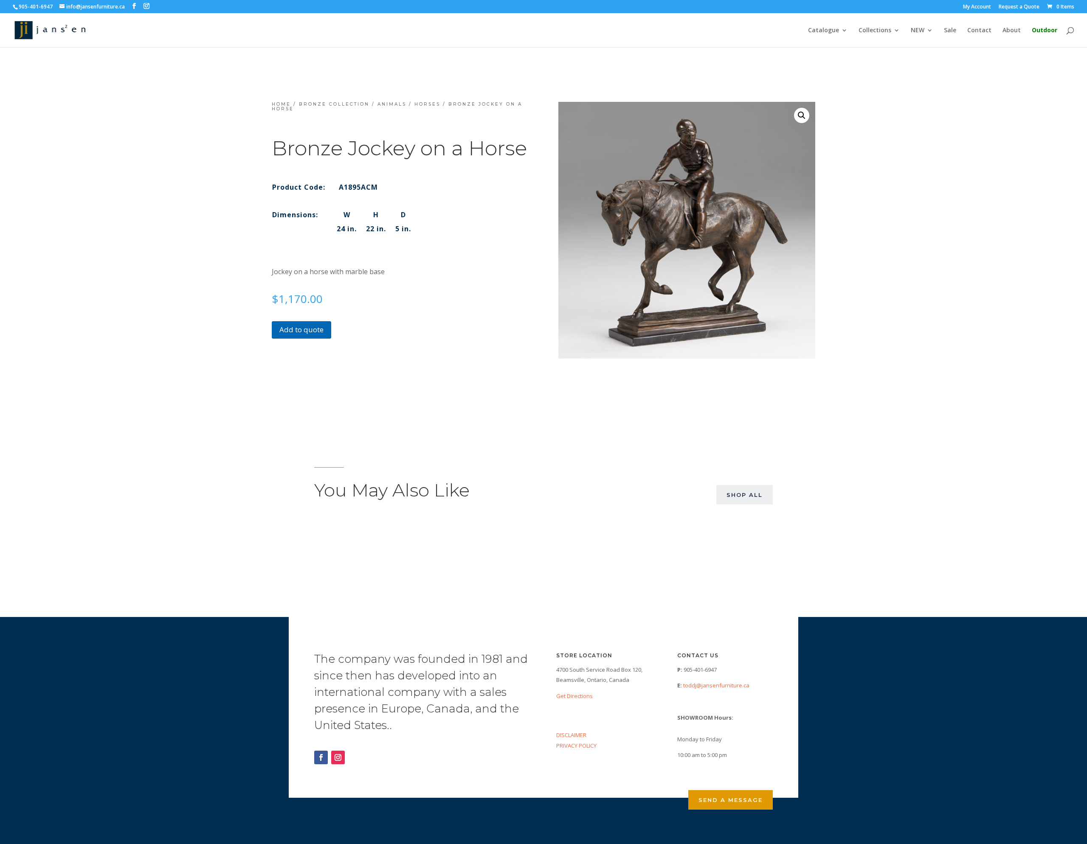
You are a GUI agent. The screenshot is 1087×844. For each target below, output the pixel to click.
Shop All (745, 494)
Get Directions (574, 696)
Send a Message (730, 799)
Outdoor (1044, 30)
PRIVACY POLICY (576, 745)
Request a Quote (1019, 7)
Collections (875, 30)
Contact (979, 30)
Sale (950, 30)
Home (281, 104)
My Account (977, 7)
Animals (391, 104)
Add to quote (301, 329)
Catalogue (823, 30)
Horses (427, 104)
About (1012, 30)
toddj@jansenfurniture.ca (716, 685)
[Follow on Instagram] (338, 757)
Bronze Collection (334, 104)
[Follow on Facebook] (321, 757)
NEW (917, 30)
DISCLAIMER (571, 735)
